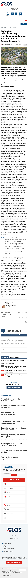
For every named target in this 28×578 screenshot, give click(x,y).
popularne (5, 357)
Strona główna (4, 27)
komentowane (14, 357)
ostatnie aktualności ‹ (9, 307)
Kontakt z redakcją (7, 543)
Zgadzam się (23, 569)
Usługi (8, 496)
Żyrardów (14, 9)
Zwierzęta (9, 509)
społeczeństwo (5, 44)
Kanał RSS (5, 553)
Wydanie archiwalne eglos (8, 548)
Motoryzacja (10, 484)
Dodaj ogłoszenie (14, 480)
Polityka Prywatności (7, 549)
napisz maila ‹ (8, 306)
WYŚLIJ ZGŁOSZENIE (12, 563)
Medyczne (9, 501)
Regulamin (5, 545)
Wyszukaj (23, 23)
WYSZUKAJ (14, 475)
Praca (8, 492)
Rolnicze (9, 505)
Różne (8, 518)
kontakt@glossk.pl (15, 387)
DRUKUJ (25, 45)
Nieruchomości (10, 488)
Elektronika (10, 513)
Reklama (5, 546)
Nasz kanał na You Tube (8, 551)
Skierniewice (14, 8)
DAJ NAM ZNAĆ (14, 382)
